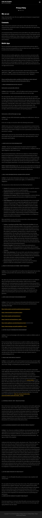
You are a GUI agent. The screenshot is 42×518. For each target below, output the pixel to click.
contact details (30, 380)
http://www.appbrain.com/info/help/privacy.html (14, 323)
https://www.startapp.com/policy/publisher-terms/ (14, 326)
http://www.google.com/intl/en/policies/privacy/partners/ (16, 309)
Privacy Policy (31, 513)
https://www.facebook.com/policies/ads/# (12, 312)
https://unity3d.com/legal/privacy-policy (12, 319)
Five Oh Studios (7, 2)
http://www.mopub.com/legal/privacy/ (11, 316)
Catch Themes (23, 515)
